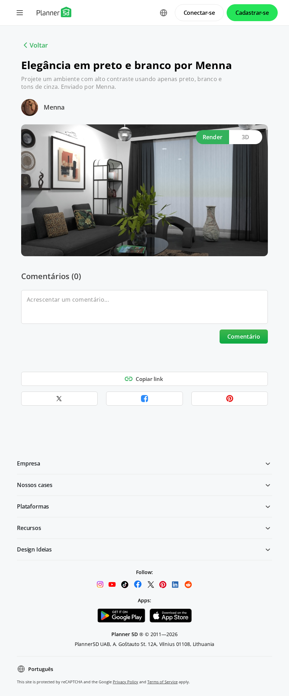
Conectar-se (199, 13)
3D (246, 137)
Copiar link (149, 378)
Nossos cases (35, 485)
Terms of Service (162, 681)
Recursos (29, 528)
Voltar (39, 45)
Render (213, 137)
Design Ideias (34, 549)
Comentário (243, 336)
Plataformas (33, 506)
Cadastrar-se (252, 13)
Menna (54, 107)
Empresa (28, 463)
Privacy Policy (125, 681)
